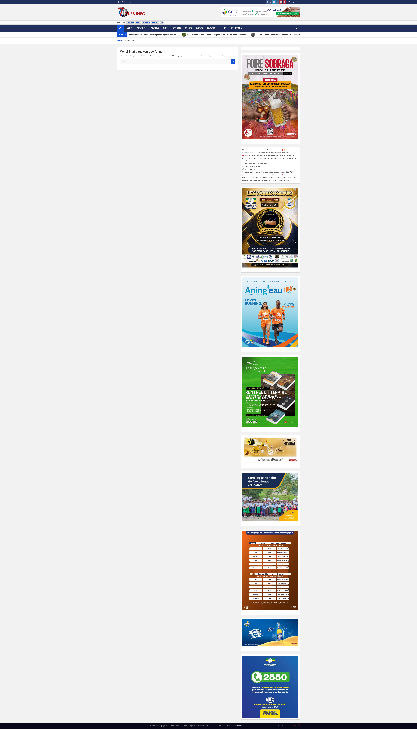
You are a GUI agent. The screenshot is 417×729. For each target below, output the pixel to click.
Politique (155, 28)
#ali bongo (155, 22)
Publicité (289, 2)
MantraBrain (238, 726)
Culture (199, 28)
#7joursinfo (130, 22)
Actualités (141, 28)
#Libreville (146, 22)
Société (188, 28)
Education (211, 28)
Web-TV (297, 2)
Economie (177, 28)
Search (233, 61)
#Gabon (138, 22)
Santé (165, 28)
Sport (223, 28)
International (236, 28)
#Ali (162, 22)
